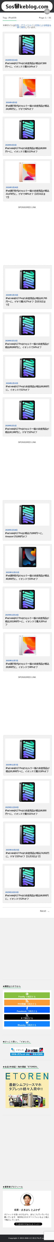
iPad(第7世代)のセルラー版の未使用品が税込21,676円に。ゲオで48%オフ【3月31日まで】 (27, 194)
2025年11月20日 (12, 807)
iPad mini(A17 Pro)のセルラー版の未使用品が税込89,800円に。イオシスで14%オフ (27, 345)
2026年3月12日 (11, 341)
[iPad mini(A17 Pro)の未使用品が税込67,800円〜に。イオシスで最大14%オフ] (27, 45)
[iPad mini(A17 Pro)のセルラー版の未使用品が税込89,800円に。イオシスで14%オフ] (27, 325)
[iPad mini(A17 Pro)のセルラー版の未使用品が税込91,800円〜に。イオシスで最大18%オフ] (27, 749)
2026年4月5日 (11, 102)
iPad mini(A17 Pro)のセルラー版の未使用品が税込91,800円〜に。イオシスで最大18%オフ (27, 770)
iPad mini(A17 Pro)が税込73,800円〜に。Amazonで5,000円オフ (24, 535)
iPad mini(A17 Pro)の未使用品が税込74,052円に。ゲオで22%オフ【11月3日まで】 (27, 855)
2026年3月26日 (12, 187)
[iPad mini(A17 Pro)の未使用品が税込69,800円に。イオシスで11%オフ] (27, 368)
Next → (45, 911)
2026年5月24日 (11, 60)
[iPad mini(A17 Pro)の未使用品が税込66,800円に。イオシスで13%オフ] (27, 877)
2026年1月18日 (11, 530)
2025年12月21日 (12, 572)
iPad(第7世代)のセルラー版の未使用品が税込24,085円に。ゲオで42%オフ (27, 107)
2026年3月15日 (12, 295)
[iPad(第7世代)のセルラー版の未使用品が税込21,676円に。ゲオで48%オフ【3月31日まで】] (27, 172)
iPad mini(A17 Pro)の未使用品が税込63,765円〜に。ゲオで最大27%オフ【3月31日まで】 (26, 301)
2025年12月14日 (12, 615)
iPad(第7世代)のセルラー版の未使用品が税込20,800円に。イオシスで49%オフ (27, 665)
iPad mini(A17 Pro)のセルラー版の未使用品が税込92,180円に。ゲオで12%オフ (27, 430)
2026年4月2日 (11, 145)
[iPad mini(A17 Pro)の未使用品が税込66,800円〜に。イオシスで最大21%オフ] (27, 792)
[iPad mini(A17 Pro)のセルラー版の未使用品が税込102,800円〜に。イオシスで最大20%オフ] (27, 599)
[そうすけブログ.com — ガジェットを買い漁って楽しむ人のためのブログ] (27, 6)
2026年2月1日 (11, 426)
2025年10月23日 (12, 850)
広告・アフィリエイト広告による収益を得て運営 (33, 26)
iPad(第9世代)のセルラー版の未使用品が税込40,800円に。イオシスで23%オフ (27, 577)
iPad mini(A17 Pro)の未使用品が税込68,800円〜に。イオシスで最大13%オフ (25, 150)
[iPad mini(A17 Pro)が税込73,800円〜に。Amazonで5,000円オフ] (27, 514)
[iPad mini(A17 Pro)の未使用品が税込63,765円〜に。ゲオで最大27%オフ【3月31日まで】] (27, 279)
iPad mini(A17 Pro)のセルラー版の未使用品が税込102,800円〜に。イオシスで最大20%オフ (27, 621)
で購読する (27, 996)
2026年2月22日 (12, 383)
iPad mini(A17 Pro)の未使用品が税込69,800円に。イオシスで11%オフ (27, 388)
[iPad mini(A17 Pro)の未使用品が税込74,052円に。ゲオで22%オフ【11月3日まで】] (27, 834)
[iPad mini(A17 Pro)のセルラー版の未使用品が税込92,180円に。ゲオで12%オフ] (27, 410)
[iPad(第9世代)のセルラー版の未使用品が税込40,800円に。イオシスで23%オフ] (27, 557)
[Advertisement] (27, 235)
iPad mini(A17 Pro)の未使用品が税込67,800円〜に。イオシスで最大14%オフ (25, 65)
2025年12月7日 (12, 661)
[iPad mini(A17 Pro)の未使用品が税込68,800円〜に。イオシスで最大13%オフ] (27, 129)
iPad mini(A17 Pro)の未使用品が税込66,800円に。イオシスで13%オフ (27, 897)
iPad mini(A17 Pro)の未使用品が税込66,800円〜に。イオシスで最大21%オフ (25, 812)
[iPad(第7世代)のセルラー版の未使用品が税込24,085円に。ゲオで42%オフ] (27, 87)
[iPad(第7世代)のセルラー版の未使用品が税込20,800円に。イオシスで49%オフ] (27, 645)
